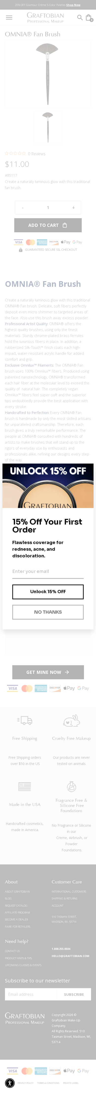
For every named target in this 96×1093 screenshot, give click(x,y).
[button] (10, 1083)
